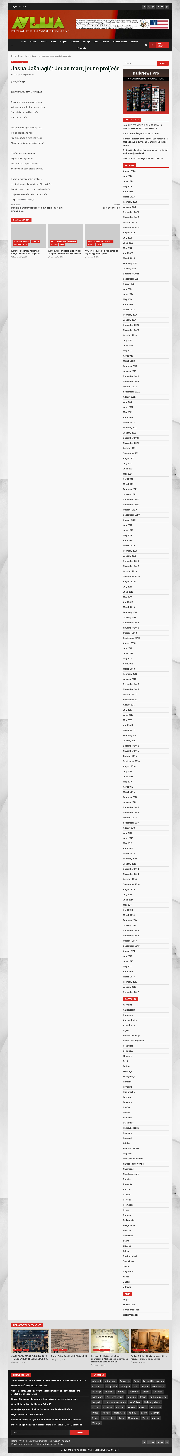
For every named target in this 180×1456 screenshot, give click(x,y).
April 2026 (128, 191)
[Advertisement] (122, 23)
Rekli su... (132, 1412)
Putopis (127, 1215)
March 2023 (129, 361)
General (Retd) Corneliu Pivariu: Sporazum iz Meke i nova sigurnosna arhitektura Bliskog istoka (145, 141)
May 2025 (127, 248)
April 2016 (128, 787)
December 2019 (131, 561)
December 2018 (131, 622)
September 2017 (131, 699)
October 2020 (130, 510)
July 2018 (127, 648)
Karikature (128, 1123)
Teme (126, 1266)
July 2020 (127, 525)
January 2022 (129, 433)
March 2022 (129, 422)
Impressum (54, 1440)
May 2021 (127, 474)
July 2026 (127, 176)
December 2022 (131, 376)
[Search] (146, 45)
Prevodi (127, 1194)
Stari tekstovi (130, 1256)
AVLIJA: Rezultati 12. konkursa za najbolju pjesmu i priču (102, 236)
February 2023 (130, 366)
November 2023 (131, 330)
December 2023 (131, 325)
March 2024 (129, 309)
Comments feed (131, 1310)
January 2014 (129, 925)
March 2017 (129, 730)
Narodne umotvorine (133, 1164)
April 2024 (128, 304)
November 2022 (131, 381)
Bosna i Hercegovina (19, 62)
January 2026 (129, 207)
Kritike (126, 1143)
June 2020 (128, 530)
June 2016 (128, 776)
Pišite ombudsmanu (46, 1444)
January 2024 (129, 320)
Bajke (126, 1030)
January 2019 (129, 617)
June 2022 (128, 407)
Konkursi (127, 1138)
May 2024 (127, 299)
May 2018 (127, 658)
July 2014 (127, 894)
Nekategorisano (131, 1174)
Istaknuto (127, 1102)
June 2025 (128, 243)
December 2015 (131, 807)
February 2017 (130, 735)
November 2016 (131, 751)
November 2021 (131, 443)
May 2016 (127, 781)
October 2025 (130, 222)
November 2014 (131, 874)
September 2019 (131, 576)
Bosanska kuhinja (131, 1035)
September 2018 (131, 638)
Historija (127, 1081)
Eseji (96, 42)
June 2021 (128, 468)
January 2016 (129, 802)
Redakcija (15, 75)
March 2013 (129, 976)
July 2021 (127, 463)
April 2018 (128, 663)
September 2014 (131, 884)
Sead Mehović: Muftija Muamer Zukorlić (143, 158)
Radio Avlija (129, 1220)
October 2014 (130, 879)
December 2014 (131, 869)
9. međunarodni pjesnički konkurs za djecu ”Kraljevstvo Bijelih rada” (65, 236)
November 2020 (131, 504)
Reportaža (128, 1235)
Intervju (86, 42)
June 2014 (128, 900)
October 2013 (130, 941)
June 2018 (128, 653)
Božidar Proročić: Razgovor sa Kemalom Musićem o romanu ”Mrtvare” (46, 1419)
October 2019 (130, 571)
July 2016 (127, 771)
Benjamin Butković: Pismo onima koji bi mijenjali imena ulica (37, 207)
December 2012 (131, 992)
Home (23, 42)
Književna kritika (131, 1128)
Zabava (126, 1282)
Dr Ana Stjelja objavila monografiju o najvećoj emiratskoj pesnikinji (150, 1341)
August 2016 (129, 766)
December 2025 (131, 212)
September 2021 (131, 453)
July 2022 (127, 402)
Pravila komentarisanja (22, 1444)
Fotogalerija (129, 1076)
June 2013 (128, 961)
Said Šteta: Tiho (111, 206)
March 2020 (129, 545)
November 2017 (131, 689)
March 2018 (129, 669)
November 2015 (131, 812)
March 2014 (129, 915)
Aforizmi (127, 1005)
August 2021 (129, 458)
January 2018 (129, 679)
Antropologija (130, 1020)
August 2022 (129, 397)
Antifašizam (129, 1010)
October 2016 (130, 756)
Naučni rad (128, 1169)
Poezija (43, 42)
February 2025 (130, 263)
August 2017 (129, 705)
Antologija (128, 1015)
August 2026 (129, 171)
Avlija (21, 1440)
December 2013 (131, 930)
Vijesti (33, 42)
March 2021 (129, 484)
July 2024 (127, 289)
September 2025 (131, 227)
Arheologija (129, 1025)
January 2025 (129, 268)
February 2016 (130, 797)
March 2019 (129, 607)
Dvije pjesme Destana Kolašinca (27, 1414)
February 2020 (130, 551)
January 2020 (129, 556)
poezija (31, 199)
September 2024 (131, 279)
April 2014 (128, 910)
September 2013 (131, 946)
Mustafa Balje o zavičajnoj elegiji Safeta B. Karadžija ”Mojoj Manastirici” (47, 1425)
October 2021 (130, 448)
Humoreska (129, 1092)
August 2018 (129, 643)
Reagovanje (129, 1225)
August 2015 (129, 828)
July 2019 (127, 587)
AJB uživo (160, 44)
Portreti (105, 42)
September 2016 (131, 761)
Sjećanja (127, 1246)
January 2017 (129, 740)
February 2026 (130, 202)
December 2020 (131, 499)
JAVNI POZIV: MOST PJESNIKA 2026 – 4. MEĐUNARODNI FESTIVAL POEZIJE (30, 1341)
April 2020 (128, 540)
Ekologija (81, 48)
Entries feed (129, 1304)
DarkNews (99, 1449)
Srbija (25, 244)
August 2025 (129, 232)
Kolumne (75, 42)
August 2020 (129, 520)
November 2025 (131, 217)
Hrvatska (17, 244)
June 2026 (128, 181)
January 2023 (129, 371)
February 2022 (130, 427)
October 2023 (130, 335)
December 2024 (131, 273)
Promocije (128, 1205)
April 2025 (128, 253)
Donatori (61, 1444)
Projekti (127, 1200)
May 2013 (127, 966)
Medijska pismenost (133, 1158)
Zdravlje (134, 42)
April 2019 (128, 602)
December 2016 (131, 746)
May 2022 (127, 412)
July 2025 (127, 238)
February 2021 (130, 489)
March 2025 (129, 258)
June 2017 (128, 715)
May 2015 (127, 843)
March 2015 (129, 853)
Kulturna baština (120, 42)
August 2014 (129, 889)
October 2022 (130, 386)
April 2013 (128, 971)
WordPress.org (130, 1315)
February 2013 (130, 982)
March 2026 (129, 197)
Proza (53, 42)
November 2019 (131, 566)
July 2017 (127, 710)
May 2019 (127, 597)
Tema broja (128, 1261)
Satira (126, 1241)
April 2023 (128, 356)
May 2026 (127, 186)
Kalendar (127, 1117)
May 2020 (127, 535)
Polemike (128, 1184)
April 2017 (128, 725)
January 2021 (129, 494)
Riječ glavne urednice (36, 1440)
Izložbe (126, 1112)
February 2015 (130, 858)
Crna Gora (35, 241)
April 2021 (128, 479)
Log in (126, 1299)
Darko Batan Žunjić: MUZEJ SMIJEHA (141, 133)
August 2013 (129, 951)
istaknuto (22, 199)
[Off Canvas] (12, 45)
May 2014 (127, 905)
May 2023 (127, 350)
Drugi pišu (128, 1051)
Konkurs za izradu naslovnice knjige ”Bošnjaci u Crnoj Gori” (28, 236)
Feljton (126, 1066)
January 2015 (129, 864)
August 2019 (129, 581)
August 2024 (129, 284)
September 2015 (131, 823)
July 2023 (127, 340)
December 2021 (131, 438)
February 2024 (130, 315)
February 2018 (130, 674)
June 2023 (128, 345)
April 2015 (128, 848)
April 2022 (128, 417)
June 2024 (128, 294)
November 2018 (131, 628)
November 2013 (131, 935)
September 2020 (131, 515)
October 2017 (130, 694)
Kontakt (66, 1440)
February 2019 (130, 612)
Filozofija (127, 1071)
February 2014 (130, 920)
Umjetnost (128, 1271)
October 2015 (130, 817)
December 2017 (131, 684)
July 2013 (127, 956)
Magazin (63, 42)
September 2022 (131, 392)
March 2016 (129, 792)
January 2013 (129, 987)
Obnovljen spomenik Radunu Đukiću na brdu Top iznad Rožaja (41, 1409)
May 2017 (127, 720)
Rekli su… (127, 1230)
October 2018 (130, 633)
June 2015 (128, 838)
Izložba (126, 1107)
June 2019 (128, 592)
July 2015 (127, 833)
